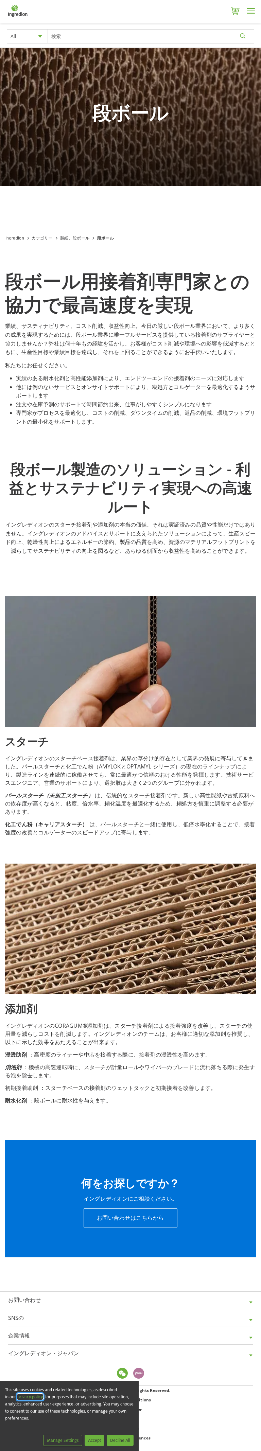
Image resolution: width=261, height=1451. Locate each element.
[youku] (140, 1374)
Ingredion (14, 238)
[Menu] (250, 10)
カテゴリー (42, 238)
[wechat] (124, 1374)
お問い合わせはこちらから (130, 1218)
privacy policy (30, 1397)
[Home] (18, 17)
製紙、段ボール (74, 238)
